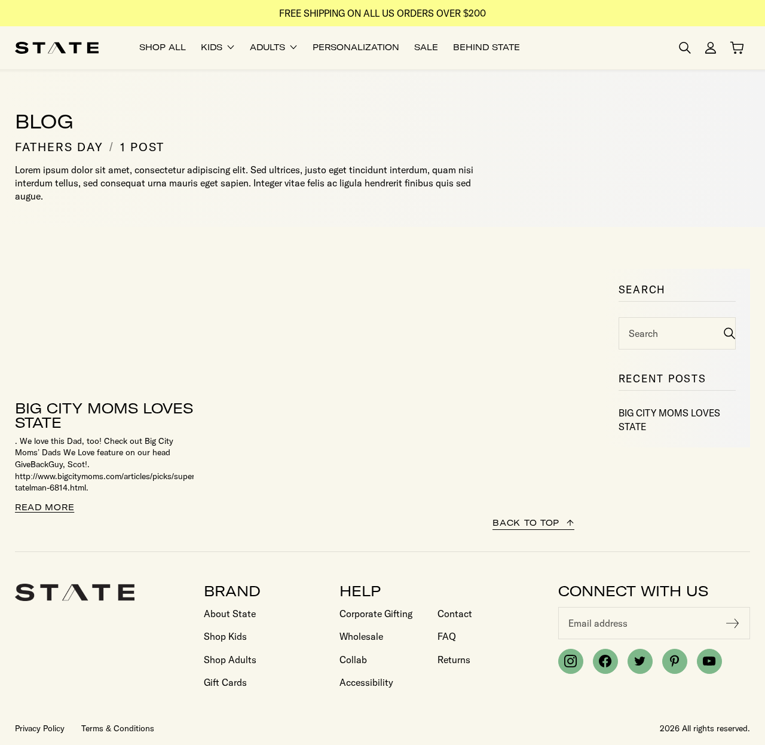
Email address (598, 623)
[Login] (710, 48)
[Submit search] (729, 333)
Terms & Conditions (117, 728)
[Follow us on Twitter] (640, 661)
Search (643, 333)
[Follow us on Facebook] (605, 661)
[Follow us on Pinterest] (674, 661)
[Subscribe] (732, 623)
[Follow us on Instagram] (570, 661)
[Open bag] (737, 48)
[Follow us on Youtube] (709, 661)
